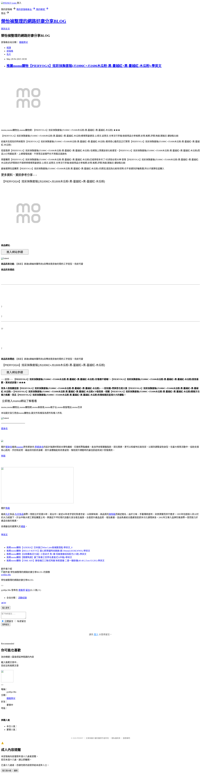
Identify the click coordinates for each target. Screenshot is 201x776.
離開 (16, 771)
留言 (28, 590)
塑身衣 (4, 428)
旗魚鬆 (112, 514)
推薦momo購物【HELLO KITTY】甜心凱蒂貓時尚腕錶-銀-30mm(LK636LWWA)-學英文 (48, 551)
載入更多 (5, 608)
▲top (3, 602)
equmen (19, 447)
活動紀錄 (22, 598)
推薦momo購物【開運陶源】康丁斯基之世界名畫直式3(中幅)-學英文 (39, 557)
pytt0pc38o (6, 574)
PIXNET (80, 738)
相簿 (9, 48)
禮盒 (23, 526)
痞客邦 (21, 590)
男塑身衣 (39, 447)
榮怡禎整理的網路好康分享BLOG (33, 21)
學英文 (4, 534)
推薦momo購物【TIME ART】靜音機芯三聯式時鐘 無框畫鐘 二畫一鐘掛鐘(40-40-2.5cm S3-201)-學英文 (55, 560)
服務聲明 (126, 738)
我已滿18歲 (6, 771)
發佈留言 (5, 624)
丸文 (7, 514)
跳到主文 (5, 29)
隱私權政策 (115, 738)
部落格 (10, 51)
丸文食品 (19, 514)
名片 (9, 54)
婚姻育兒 (23, 42)
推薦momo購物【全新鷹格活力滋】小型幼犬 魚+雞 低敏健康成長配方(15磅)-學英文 (46, 554)
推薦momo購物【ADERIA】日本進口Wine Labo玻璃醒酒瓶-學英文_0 (39, 547)
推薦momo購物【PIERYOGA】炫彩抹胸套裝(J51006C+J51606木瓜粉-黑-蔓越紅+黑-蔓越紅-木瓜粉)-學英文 (84, 66)
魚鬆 (3, 456)
